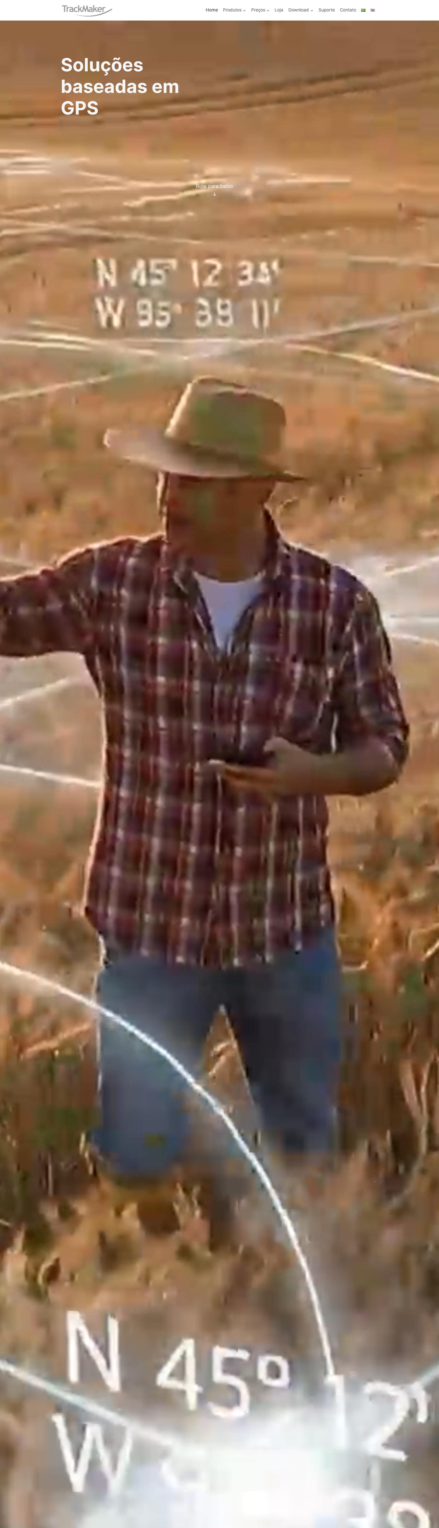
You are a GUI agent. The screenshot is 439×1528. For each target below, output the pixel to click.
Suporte (327, 9)
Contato (348, 9)
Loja (279, 9)
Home (212, 9)
